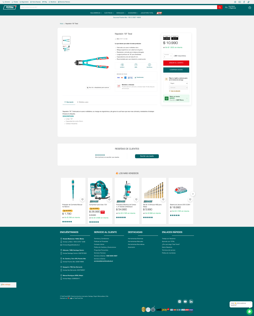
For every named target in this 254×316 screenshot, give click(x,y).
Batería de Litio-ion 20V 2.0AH (180, 205)
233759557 (81, 270)
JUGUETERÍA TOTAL (147, 13)
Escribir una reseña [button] (147, 156)
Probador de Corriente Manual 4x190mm (72, 206)
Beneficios (53, 2)
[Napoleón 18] (66, 40)
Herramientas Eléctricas (135, 239)
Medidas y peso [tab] (83, 102)
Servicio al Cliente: (105, 256)
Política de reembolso (169, 253)
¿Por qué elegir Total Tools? (171, 244)
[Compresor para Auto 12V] (100, 190)
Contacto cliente (99, 244)
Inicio (61, 24)
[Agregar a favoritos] (82, 199)
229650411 (76, 278)
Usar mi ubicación (175, 91)
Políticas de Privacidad (101, 241)
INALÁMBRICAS (95, 13)
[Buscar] (219, 7)
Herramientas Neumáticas (136, 244)
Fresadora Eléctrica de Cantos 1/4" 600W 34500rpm (126, 206)
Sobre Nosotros (167, 247)
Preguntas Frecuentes (101, 250)
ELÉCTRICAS (108, 13)
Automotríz (131, 247)
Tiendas (15, 2)
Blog (45, 2)
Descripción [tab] (69, 102)
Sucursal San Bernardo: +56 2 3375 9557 (127, 17)
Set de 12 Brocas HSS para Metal (152, 206)
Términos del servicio (168, 250)
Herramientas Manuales (135, 241)
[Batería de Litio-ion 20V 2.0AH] (180, 190)
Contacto (7, 2)
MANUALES (120, 13)
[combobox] (118, 7)
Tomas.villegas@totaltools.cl (71, 245)
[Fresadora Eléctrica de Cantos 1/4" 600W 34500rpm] (127, 190)
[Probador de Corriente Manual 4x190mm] (73, 190)
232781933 (82, 253)
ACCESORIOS (132, 13)
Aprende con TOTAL (168, 241)
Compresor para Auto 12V (98, 205)
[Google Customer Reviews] (8, 285)
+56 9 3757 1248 (79, 242)
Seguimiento (25, 2)
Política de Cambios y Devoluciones (105, 247)
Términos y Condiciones (101, 239)
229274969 (80, 262)
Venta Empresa (36, 2)
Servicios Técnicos (65, 2)
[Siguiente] (193, 194)
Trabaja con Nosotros (168, 239)
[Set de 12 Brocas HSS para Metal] (154, 190)
